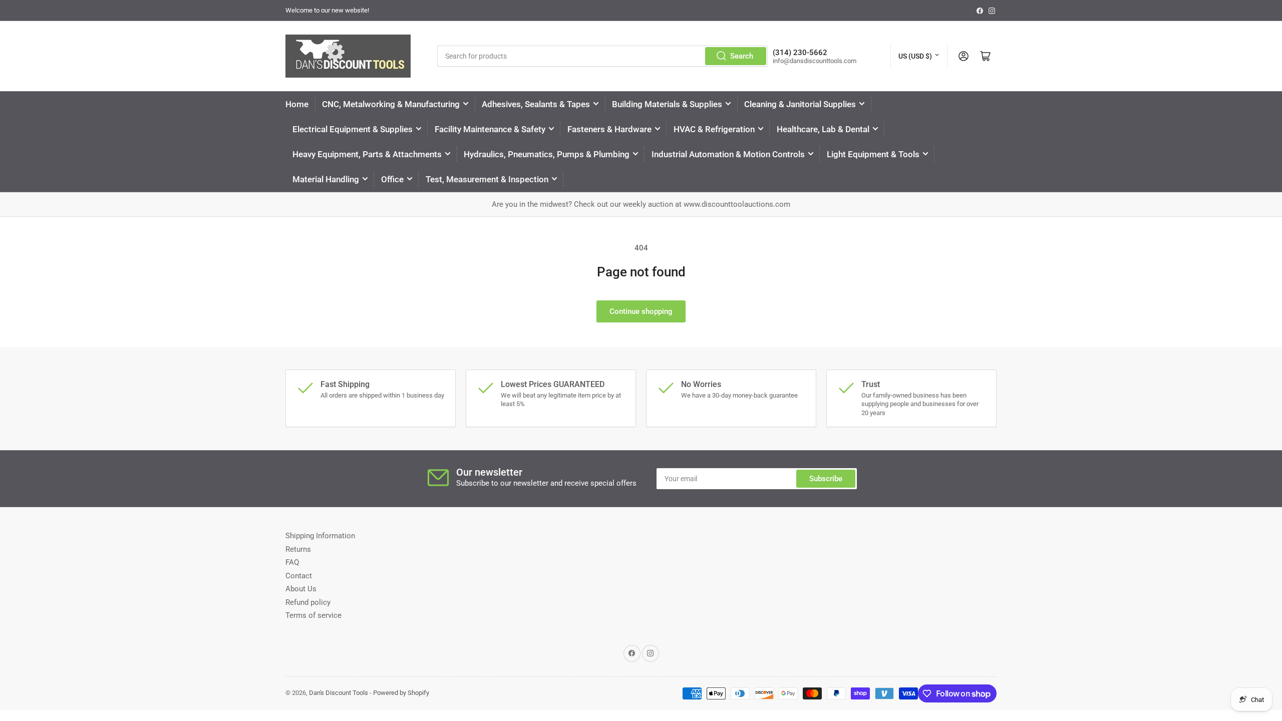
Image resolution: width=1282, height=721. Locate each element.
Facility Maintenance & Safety (490, 129)
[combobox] (602, 56)
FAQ (292, 562)
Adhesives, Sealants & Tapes (536, 104)
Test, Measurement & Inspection (487, 179)
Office (392, 179)
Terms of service (313, 615)
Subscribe (825, 478)
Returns (298, 549)
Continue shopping (641, 311)
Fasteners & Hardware (609, 129)
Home (296, 104)
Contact (298, 575)
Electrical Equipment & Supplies (352, 129)
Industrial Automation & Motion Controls (728, 154)
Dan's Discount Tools (338, 692)
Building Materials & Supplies (667, 104)
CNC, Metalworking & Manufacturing (391, 104)
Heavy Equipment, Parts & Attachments (367, 154)
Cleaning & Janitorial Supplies (800, 104)
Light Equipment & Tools (873, 154)
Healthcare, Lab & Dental (823, 129)
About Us (300, 588)
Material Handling (325, 179)
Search (741, 56)
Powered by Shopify (401, 692)
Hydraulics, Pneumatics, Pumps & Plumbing (546, 154)
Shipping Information (320, 535)
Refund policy (308, 602)
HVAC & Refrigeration (714, 129)
